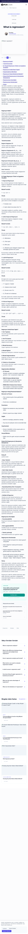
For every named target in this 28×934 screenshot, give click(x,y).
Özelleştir (5, 928)
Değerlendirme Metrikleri (10, 71)
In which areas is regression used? (12, 669)
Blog (7, 7)
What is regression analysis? (10, 645)
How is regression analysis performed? (13, 658)
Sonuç (5, 84)
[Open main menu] (26, 4)
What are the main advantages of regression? (11, 681)
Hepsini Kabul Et (6, 931)
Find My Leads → (14, 594)
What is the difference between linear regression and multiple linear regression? (12, 652)
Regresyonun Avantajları (9, 80)
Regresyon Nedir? (8, 61)
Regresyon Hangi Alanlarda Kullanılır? (13, 74)
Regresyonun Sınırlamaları (10, 82)
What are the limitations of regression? (13, 686)
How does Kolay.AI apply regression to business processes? (12, 674)
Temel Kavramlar (7, 63)
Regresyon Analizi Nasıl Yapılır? (11, 69)
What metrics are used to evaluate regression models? (11, 663)
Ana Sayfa (3, 7)
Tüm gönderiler (22, 699)
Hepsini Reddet (12, 928)
